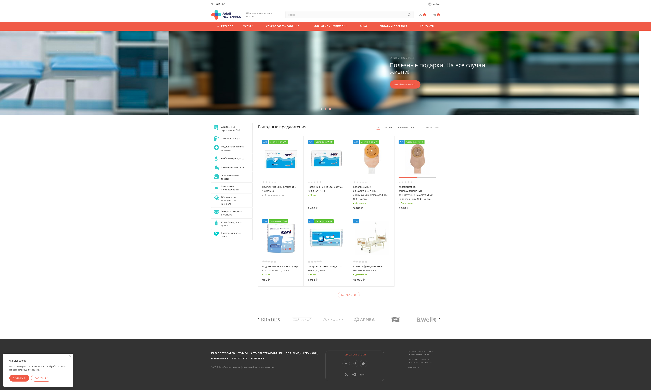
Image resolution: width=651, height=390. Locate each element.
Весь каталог (433, 127)
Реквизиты (413, 367)
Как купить (240, 358)
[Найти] (409, 14)
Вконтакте (346, 363)
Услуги (243, 353)
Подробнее (41, 378)
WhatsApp (363, 363)
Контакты (257, 358)
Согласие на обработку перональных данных (420, 353)
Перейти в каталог (236, 84)
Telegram (354, 363)
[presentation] (258, 319)
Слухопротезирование (267, 353)
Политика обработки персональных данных (420, 360)
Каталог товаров (223, 353)
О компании (220, 358)
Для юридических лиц (302, 353)
